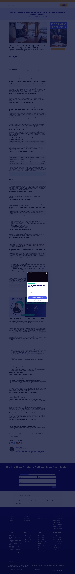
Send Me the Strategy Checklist (37, 297)
